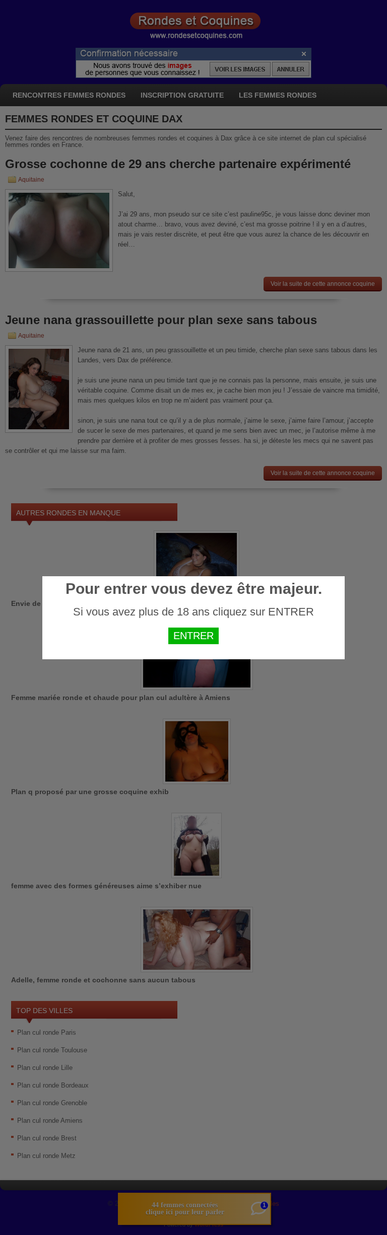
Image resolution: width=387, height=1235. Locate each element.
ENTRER (193, 635)
